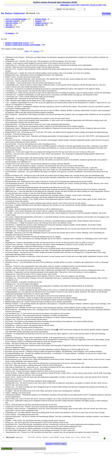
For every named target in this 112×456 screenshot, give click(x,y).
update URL (85, 5)
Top (2, 13)
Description (106, 13)
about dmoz (64, 5)
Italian (26, 51)
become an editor (96, 5)
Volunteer (49, 444)
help (104, 5)
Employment (19, 13)
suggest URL (74, 5)
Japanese (36, 51)
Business (8, 13)
